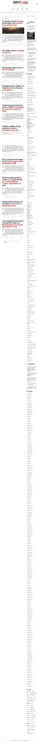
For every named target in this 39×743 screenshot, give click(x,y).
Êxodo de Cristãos (30, 181)
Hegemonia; (29, 228)
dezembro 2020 (29, 508)
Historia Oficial (29, 233)
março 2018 (29, 566)
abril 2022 (29, 482)
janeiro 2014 (29, 653)
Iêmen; (28, 235)
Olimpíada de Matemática (31, 280)
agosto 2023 (29, 454)
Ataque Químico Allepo (31, 113)
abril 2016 (29, 606)
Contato (28, 15)
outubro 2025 (29, 411)
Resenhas (28, 128)
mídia (20, 2)
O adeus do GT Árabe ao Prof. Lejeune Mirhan (31, 26)
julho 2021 (29, 496)
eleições (35, 699)
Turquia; (33, 729)
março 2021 (29, 503)
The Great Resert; (30, 349)
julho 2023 (29, 456)
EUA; (28, 177)
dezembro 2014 (29, 634)
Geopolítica (12, 9)
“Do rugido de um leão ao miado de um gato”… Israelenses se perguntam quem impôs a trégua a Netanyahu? (31, 369)
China (28, 697)
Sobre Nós (32, 15)
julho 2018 (29, 559)
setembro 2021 (29, 493)
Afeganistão (29, 90)
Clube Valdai (29, 148)
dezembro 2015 (29, 613)
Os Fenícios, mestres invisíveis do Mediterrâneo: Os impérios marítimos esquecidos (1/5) (31, 63)
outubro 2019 (29, 533)
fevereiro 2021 (29, 505)
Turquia (28, 219)
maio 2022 (29, 480)
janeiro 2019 (29, 548)
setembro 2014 (29, 639)
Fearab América (30, 186)
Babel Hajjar (29, 107)
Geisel (28, 201)
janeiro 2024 (29, 446)
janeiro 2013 (29, 674)
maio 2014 (29, 646)
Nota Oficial (29, 111)
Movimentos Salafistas (31, 125)
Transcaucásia (29, 351)
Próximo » (6, 18)
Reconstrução (29, 308)
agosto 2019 (29, 536)
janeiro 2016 (29, 611)
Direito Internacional (30, 169)
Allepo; (28, 693)
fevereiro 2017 (29, 588)
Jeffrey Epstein (29, 247)
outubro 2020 (29, 512)
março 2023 (29, 463)
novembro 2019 (29, 531)
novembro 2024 (29, 430)
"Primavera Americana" (31, 78)
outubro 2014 (29, 637)
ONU (28, 282)
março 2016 (29, 608)
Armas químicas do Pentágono (30, 105)
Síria (4, 153)
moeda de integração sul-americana (31, 260)
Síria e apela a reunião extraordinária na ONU (12, 161)
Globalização (29, 221)
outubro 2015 (29, 616)
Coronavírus (29, 157)
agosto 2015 (29, 620)
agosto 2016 (29, 599)
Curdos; (28, 161)
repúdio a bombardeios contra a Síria (11, 128)
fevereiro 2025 (29, 425)
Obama (31, 715)
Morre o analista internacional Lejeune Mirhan (31, 45)
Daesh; (31, 699)
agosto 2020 (29, 515)
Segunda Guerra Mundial (31, 332)
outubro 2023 (29, 451)
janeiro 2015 (29, 632)
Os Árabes (29, 287)
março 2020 (29, 524)
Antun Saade (29, 100)
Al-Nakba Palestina (30, 119)
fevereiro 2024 (29, 444)
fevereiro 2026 (29, 404)
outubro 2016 (29, 595)
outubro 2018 (29, 554)
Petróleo (32, 719)
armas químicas (5, 80)
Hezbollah (32, 709)
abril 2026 (29, 400)
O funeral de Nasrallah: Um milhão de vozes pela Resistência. (32, 374)
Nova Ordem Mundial (31, 273)
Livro (28, 250)
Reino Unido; (10, 63)
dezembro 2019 (29, 529)
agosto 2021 (29, 494)
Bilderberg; (29, 132)
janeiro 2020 (29, 527)
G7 (27, 199)
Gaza (32, 705)
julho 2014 (29, 642)
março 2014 (29, 649)
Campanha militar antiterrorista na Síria (30, 138)
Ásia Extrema (29, 206)
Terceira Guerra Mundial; (31, 344)
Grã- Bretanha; (13, 216)
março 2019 (29, 545)
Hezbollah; (29, 229)
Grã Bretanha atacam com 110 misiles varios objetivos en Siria (12, 224)
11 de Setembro (30, 83)
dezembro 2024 (29, 428)
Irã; (27, 238)
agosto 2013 (29, 662)
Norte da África (29, 215)
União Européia (30, 733)
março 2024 (29, 442)
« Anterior (5, 16)
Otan (12, 155)
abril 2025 (29, 421)
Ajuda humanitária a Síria (31, 95)
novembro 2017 (29, 573)
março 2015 (29, 628)
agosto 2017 (29, 578)
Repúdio (28, 315)
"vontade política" (30, 81)
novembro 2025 (29, 409)
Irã (32, 711)
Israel (18, 80)
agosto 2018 (29, 557)
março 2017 (29, 587)
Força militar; (13, 62)
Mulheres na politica (30, 264)
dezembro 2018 (29, 550)
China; (28, 145)
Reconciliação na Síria (31, 306)
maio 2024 (29, 439)
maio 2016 (29, 604)
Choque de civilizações (31, 147)
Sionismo (28, 337)
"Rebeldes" (29, 79)
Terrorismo (33, 725)
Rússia (15, 63)
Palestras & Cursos (30, 291)
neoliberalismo (29, 271)
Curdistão (28, 207)
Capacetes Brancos (30, 141)
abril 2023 (29, 461)
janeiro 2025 (29, 426)
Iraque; (28, 240)
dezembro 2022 (29, 468)
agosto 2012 (29, 682)
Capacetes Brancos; (14, 196)
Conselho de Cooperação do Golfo (32, 155)
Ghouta (12, 122)
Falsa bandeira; (10, 44)
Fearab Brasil (29, 188)
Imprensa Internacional (31, 109)
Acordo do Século (30, 86)
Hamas (28, 709)
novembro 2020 (29, 510)
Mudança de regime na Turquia (31, 263)
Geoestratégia (29, 202)
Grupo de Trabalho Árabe (31, 172)
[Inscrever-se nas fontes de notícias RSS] (36, 3)
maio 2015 (29, 625)
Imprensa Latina (30, 110)
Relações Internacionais (31, 311)
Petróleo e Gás (29, 296)
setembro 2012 (29, 681)
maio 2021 (29, 500)
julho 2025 (29, 416)
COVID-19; (34, 697)
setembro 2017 (29, 576)
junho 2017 (29, 581)
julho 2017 (29, 580)
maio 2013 (29, 667)
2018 (5, 12)
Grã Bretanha (29, 224)
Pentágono (13, 101)
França (6, 63)
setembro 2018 (29, 555)
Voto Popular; (29, 360)
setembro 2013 (29, 660)
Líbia (28, 249)
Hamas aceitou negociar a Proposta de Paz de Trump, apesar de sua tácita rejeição (32, 380)
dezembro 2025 (29, 407)
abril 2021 (29, 501)
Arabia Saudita (33, 693)
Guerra (14, 80)
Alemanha (32, 691)
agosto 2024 (29, 433)
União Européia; (30, 359)
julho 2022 (29, 477)
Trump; (28, 729)
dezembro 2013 (29, 655)
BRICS (28, 135)
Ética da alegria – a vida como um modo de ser (31, 70)
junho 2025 (29, 418)
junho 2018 (29, 561)
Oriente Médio (29, 284)
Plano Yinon (29, 298)
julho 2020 (29, 517)
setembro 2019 (29, 534)
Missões (28, 257)
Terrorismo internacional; (30, 727)
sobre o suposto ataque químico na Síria (12, 23)
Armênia (28, 205)
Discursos (28, 121)
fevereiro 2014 (29, 651)
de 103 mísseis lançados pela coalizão (12, 204)
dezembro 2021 (29, 489)
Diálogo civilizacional (30, 168)
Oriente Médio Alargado (31, 285)
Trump (28, 355)
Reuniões (28, 318)
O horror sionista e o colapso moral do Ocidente (31, 388)
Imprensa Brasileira (30, 108)
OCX (28, 278)
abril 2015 (29, 627)
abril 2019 (29, 543)
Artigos (22, 9)
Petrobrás (29, 294)
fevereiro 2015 (29, 630)
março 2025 (29, 423)
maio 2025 (29, 419)
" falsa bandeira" (7, 46)
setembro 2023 (29, 453)
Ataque (12, 46)
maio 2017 (29, 583)
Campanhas (29, 140)
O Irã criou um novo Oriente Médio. (30, 56)
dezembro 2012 (29, 675)
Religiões (28, 127)
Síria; (28, 338)
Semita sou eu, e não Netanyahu (32, 384)
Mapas (28, 124)
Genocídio (28, 707)
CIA (31, 697)
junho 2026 (29, 397)
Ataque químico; (7, 196)
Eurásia (28, 179)
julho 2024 (29, 435)
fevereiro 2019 (29, 547)
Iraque (28, 212)
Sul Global (29, 340)
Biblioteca (18, 9)
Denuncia (28, 166)
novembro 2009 (29, 686)
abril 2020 (29, 522)
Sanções (33, 723)
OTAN (28, 289)
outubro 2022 (29, 472)
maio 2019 (29, 541)
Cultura (28, 120)
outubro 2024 (29, 432)
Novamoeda (29, 275)
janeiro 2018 (29, 569)
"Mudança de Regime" (31, 76)
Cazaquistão (29, 143)
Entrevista (29, 122)
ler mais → (22, 43)
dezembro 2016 (29, 592)
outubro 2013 (29, 658)
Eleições (28, 174)
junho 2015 (29, 623)
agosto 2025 (29, 414)
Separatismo (29, 335)
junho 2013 (29, 665)
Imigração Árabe (30, 123)
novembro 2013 (29, 656)
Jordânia (28, 213)
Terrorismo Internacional (31, 347)
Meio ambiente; (30, 254)
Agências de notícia (30, 93)
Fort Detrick (29, 194)
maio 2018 (29, 562)
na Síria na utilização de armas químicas (13, 88)
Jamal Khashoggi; (30, 245)
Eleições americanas (30, 175)
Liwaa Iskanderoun (30, 252)
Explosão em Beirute (30, 182)
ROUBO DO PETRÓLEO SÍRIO (31, 323)
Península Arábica (30, 217)
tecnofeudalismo (30, 342)
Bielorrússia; (29, 130)
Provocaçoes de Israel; (31, 299)
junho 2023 (29, 458)
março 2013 (29, 670)
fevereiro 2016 (29, 609)
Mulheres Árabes (30, 126)
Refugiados (29, 310)
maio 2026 (29, 399)
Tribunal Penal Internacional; (29, 353)
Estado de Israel (30, 209)
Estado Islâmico (30, 701)
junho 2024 (29, 437)
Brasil (28, 133)
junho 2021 (29, 498)
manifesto (8, 155)
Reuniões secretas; (30, 320)
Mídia (28, 256)
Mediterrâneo (29, 214)
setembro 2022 (29, 473)
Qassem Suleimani (30, 301)
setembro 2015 (29, 618)
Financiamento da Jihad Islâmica (31, 190)
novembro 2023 (29, 449)
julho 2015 (29, 621)
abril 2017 (29, 585)
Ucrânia (28, 731)
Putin (28, 721)
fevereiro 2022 (29, 486)
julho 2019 (29, 538)
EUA (8, 80)
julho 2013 (29, 663)
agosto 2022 (29, 475)
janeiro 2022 (29, 487)
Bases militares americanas (32, 116)
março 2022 (29, 484)
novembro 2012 (29, 677)
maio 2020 (29, 520)
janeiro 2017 (29, 590)
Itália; (28, 243)
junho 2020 (29, 519)
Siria (15, 46)
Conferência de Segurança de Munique (31, 153)
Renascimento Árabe (30, 313)
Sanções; (28, 328)
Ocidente (28, 277)
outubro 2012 (29, 679)
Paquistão (29, 292)
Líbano (28, 213)
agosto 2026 (29, 393)
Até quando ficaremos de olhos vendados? (31, 29)
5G (27, 85)
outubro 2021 (29, 491)
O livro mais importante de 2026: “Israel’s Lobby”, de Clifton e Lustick (32, 59)
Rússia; (28, 326)
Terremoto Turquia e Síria (31, 345)
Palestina (28, 216)
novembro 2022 (29, 470)
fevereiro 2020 (29, 526)
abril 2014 (29, 648)
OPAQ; (16, 122)
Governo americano (30, 223)
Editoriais (27, 9)
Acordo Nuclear (29, 88)
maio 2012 (29, 684)
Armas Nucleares (30, 102)
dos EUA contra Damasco (13, 69)
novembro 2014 (29, 635)
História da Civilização (31, 231)
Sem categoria (29, 333)
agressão (6, 154)
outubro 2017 (29, 574)
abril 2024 (29, 440)
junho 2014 (29, 644)
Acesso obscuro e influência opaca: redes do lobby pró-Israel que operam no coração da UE (32, 41)
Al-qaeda (28, 691)
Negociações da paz (30, 270)
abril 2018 (29, 564)
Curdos (28, 699)
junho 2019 (29, 540)
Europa (28, 210)
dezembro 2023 (29, 447)
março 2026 (29, 402)
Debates (28, 164)
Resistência (29, 317)
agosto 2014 (29, 641)
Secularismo (29, 330)
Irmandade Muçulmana (31, 124)
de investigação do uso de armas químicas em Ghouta (13, 108)
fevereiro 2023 (29, 465)
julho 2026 (29, 395)
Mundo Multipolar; (30, 266)
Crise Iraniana (29, 159)
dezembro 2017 (29, 571)
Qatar (17, 101)
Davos (28, 162)
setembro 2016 (29, 597)
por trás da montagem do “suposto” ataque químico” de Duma (12, 181)
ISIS (34, 711)
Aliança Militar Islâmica (31, 97)
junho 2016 (29, 602)
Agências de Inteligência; (31, 92)
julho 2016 (29, 601)
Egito (28, 208)
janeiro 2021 (29, 507)
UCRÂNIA (28, 357)
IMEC (28, 236)
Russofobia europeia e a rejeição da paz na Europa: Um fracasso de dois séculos (32, 48)
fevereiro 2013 (29, 672)
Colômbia (28, 150)
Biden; (28, 695)
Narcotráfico (29, 268)
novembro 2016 (29, 594)
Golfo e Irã (16, 44)
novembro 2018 (29, 552)
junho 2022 (29, 479)
